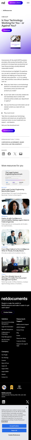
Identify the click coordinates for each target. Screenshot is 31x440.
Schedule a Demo (15, 3)
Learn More (5, 421)
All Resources (7, 10)
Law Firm (12, 144)
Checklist (5, 17)
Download (7, 30)
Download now (8, 130)
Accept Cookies (14, 426)
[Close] (26, 407)
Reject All (14, 430)
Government (15, 142)
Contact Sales (8, 312)
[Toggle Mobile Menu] (28, 2)
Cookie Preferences (14, 435)
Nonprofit (18, 144)
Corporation (6, 142)
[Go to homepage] (3, 3)
